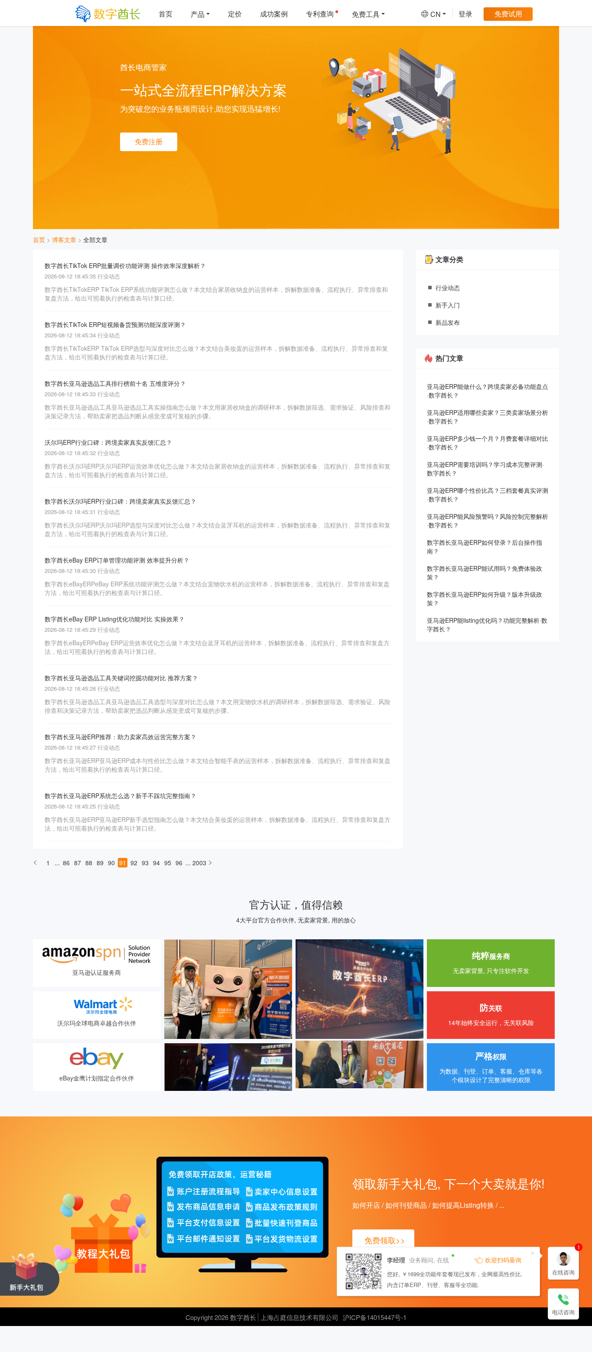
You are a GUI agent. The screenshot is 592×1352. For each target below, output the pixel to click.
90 (111, 862)
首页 (39, 239)
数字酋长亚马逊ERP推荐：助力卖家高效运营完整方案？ (120, 736)
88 (88, 862)
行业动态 (448, 287)
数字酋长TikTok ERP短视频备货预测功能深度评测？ (115, 324)
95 (167, 862)
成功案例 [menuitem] (274, 14)
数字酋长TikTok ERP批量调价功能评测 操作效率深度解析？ (125, 265)
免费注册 (149, 141)
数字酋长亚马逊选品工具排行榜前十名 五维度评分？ (115, 383)
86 (66, 862)
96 (179, 862)
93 (145, 862)
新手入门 (448, 305)
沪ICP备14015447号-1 (375, 1317)
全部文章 (95, 239)
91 (122, 862)
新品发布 (448, 322)
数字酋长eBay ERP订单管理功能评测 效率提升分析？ (117, 560)
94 (156, 862)
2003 (197, 862)
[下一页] (210, 865)
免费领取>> (384, 1239)
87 (77, 862)
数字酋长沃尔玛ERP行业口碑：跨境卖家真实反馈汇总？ (120, 501)
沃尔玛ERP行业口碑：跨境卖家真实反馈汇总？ (108, 442)
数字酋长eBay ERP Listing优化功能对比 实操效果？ (115, 619)
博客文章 (64, 239)
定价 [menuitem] (235, 14)
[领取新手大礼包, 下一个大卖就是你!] (29, 1273)
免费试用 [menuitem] (508, 14)
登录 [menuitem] (465, 14)
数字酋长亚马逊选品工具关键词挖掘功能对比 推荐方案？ (121, 677)
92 (133, 862)
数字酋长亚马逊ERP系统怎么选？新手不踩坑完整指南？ (120, 795)
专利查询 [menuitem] (320, 14)
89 (100, 862)
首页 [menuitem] (165, 14)
